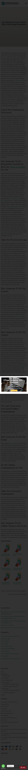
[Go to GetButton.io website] (3, 768)
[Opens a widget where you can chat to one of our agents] (23, 767)
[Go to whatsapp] (3, 766)
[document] (14, 385)
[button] (26, 378)
